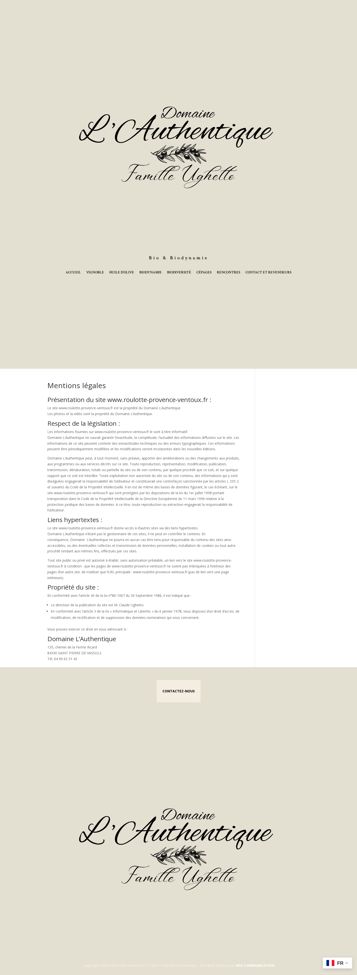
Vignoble (95, 273)
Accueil (73, 273)
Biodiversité (179, 273)
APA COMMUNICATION (255, 965)
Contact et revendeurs (268, 273)
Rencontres (228, 273)
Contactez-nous (178, 691)
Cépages (204, 273)
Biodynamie (150, 273)
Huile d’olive (121, 273)
